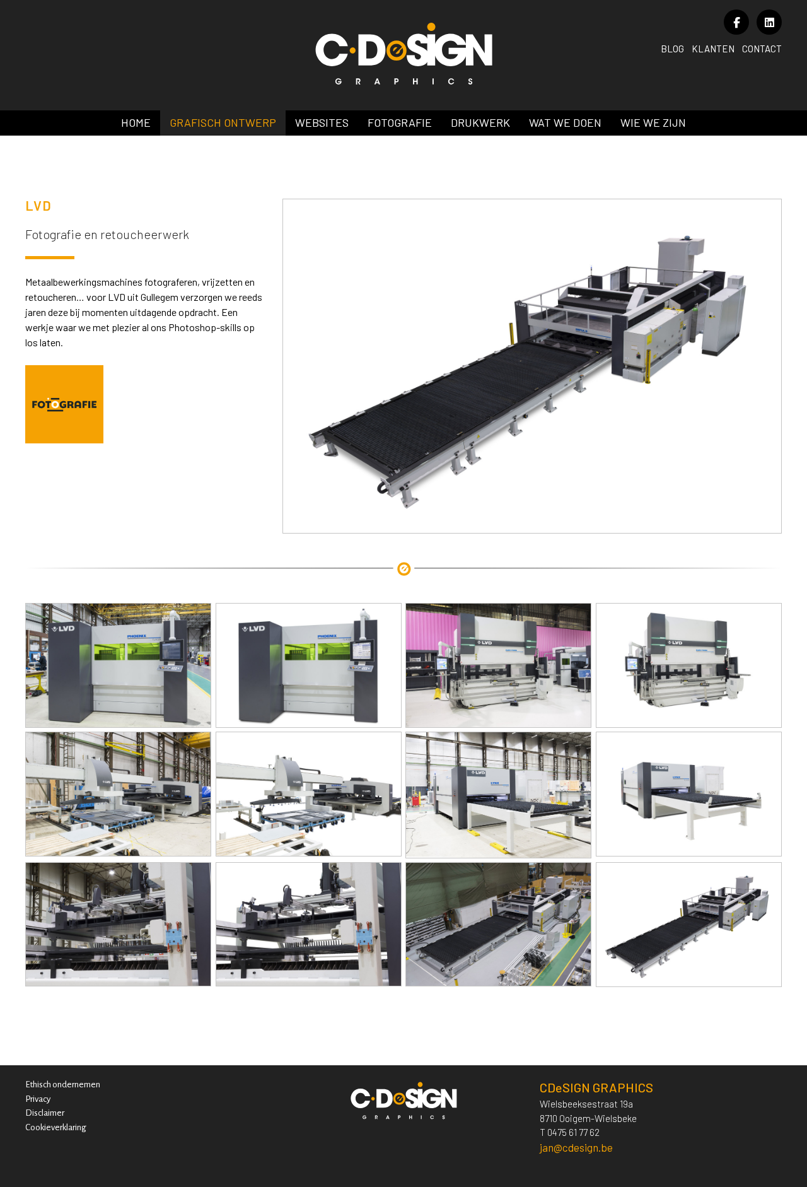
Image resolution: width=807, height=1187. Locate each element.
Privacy (37, 1099)
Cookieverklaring (55, 1127)
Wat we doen (565, 122)
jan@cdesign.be (576, 1147)
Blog (672, 48)
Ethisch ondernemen (62, 1084)
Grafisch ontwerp (223, 122)
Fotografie (400, 122)
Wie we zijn (653, 122)
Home (136, 122)
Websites (322, 122)
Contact (762, 48)
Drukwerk (480, 122)
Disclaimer (44, 1113)
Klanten (713, 48)
